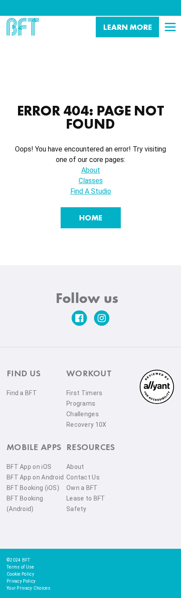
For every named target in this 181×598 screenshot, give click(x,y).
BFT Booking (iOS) (33, 487)
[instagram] (101, 318)
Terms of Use (20, 567)
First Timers (84, 392)
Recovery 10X (86, 424)
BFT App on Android (35, 477)
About (90, 170)
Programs (80, 403)
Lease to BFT (85, 498)
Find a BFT (22, 392)
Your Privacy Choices (29, 588)
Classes (91, 181)
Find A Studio (90, 191)
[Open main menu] (170, 27)
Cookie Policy (20, 574)
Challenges (82, 414)
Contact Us (83, 477)
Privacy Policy (21, 581)
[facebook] (79, 318)
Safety (76, 508)
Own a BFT (82, 487)
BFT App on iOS (29, 466)
